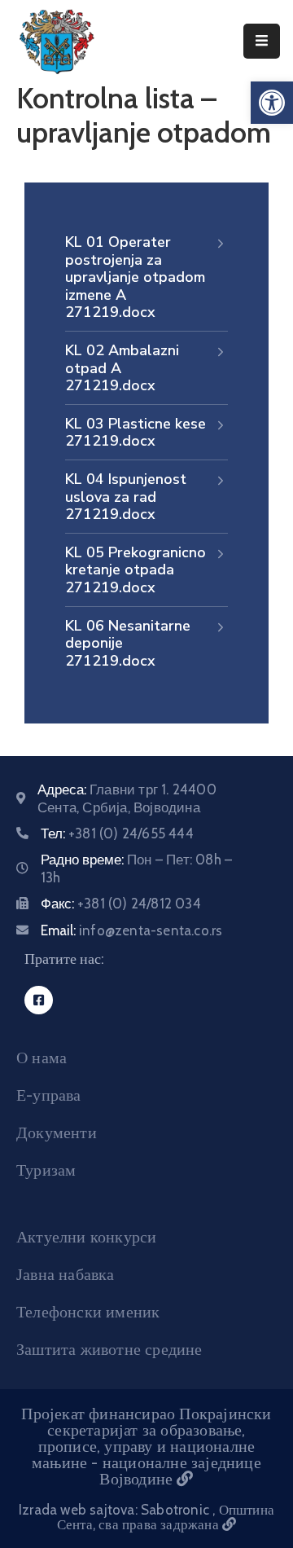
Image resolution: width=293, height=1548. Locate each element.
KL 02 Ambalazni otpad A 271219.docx (122, 368)
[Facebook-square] (38, 1000)
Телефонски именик (88, 1312)
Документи (56, 1132)
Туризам (46, 1170)
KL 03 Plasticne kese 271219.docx (135, 432)
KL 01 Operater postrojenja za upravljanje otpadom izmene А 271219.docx (135, 277)
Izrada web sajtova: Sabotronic (115, 1510)
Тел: (117, 833)
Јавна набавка (65, 1274)
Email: (131, 930)
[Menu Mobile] (261, 41)
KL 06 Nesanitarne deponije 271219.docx (127, 643)
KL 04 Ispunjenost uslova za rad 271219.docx (125, 496)
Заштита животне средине (109, 1349)
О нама (41, 1057)
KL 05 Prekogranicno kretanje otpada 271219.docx (135, 570)
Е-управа (48, 1095)
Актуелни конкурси (86, 1237)
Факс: (121, 903)
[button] (272, 102)
